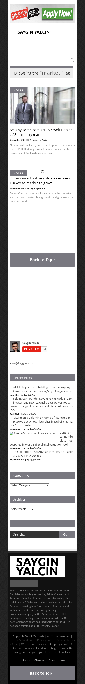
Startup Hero (57, 660)
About (26, 660)
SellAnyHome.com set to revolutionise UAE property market (41, 132)
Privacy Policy (45, 640)
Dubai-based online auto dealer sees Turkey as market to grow (40, 180)
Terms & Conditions (22, 640)
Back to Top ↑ (42, 259)
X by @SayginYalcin (21, 363)
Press (18, 89)
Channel (39, 660)
